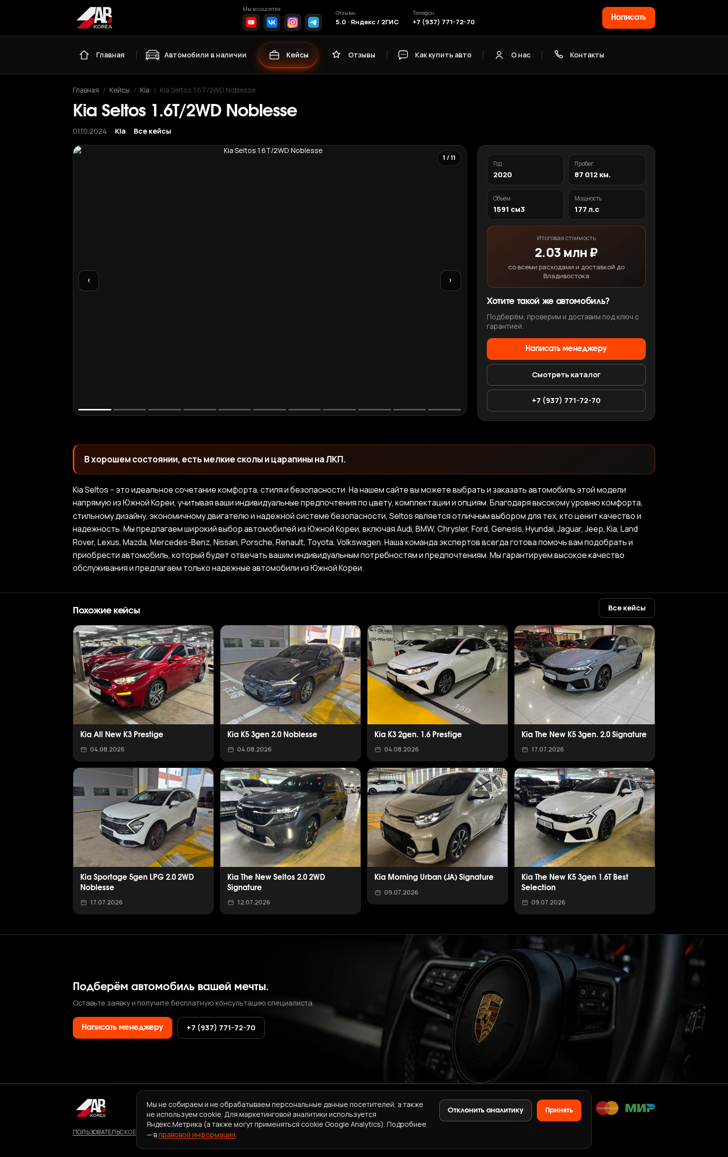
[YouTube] (251, 22)
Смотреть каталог (566, 374)
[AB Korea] (94, 18)
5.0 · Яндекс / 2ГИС (367, 21)
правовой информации (196, 1134)
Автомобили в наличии (205, 54)
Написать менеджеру (566, 348)
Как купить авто (443, 54)
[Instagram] (292, 22)
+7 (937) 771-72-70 (444, 21)
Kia (145, 90)
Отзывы (361, 54)
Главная (110, 54)
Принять (559, 1110)
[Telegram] (313, 22)
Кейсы (297, 54)
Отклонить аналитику (485, 1110)
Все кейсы (152, 131)
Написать (628, 17)
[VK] (271, 22)
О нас (520, 54)
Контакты (587, 54)
